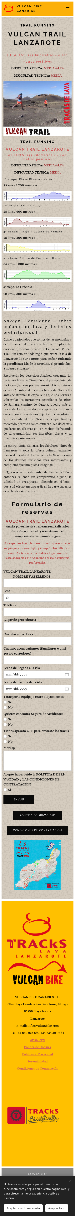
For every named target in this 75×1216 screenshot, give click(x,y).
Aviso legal (37, 1040)
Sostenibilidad (38, 1061)
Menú (68, 8)
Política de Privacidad (37, 1054)
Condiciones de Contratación (37, 1068)
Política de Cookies (37, 1047)
